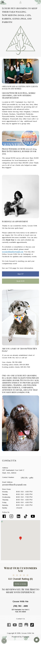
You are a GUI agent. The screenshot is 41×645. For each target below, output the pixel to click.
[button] (4, 641)
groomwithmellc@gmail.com (12, 252)
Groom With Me (20, 601)
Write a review (20, 584)
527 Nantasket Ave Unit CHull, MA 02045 (20, 611)
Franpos (25, 637)
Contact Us (20, 619)
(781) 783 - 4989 (27, 477)
